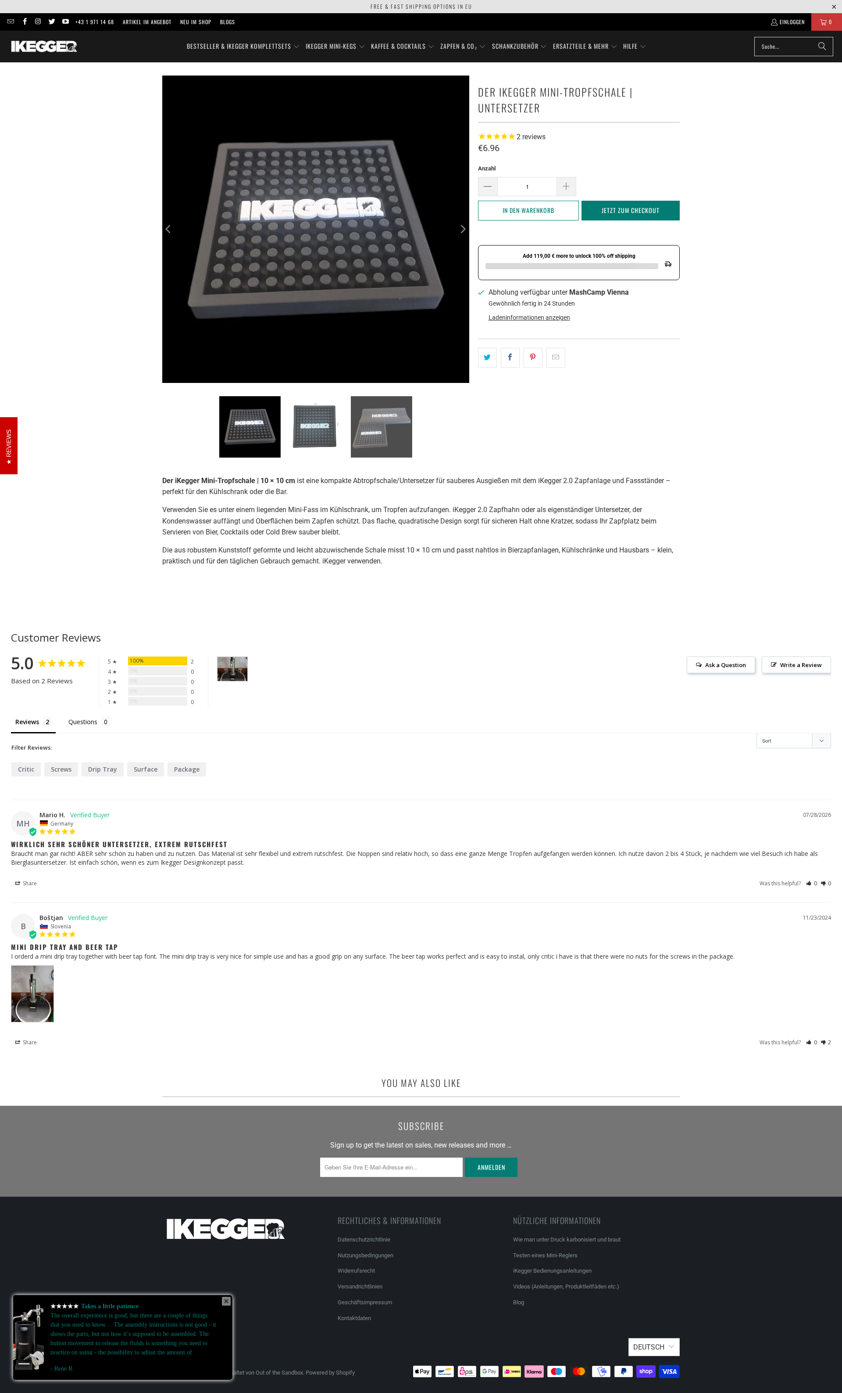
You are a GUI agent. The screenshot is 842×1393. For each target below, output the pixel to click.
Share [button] (29, 883)
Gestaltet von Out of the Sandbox (262, 1372)
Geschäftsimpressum (365, 1302)
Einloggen (792, 21)
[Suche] (822, 46)
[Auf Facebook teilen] (510, 358)
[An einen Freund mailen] (555, 358)
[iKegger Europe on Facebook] (24, 21)
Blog (518, 1302)
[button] (243, 46)
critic (26, 769)
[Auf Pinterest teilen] (533, 358)
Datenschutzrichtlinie (364, 1239)
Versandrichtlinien (360, 1286)
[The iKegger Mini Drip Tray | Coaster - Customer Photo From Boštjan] (232, 669)
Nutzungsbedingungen (365, 1255)
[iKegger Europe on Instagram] (38, 21)
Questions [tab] (82, 722)
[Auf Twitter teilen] (487, 358)
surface (145, 769)
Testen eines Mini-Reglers (545, 1255)
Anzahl (487, 168)
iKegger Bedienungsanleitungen (552, 1270)
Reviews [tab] (27, 722)
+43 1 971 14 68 (94, 21)
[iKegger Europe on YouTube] (65, 21)
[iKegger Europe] (44, 47)
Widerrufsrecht (356, 1270)
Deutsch (648, 1347)
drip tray (102, 769)
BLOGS (227, 21)
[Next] (463, 229)
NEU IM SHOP (195, 21)
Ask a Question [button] (725, 665)
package (187, 769)
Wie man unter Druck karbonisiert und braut (567, 1239)
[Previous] (169, 229)
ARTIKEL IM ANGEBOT (147, 21)
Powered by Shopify (330, 1372)
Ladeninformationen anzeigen (529, 317)
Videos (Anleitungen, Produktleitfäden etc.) (566, 1286)
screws (61, 769)
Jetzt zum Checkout (631, 210)
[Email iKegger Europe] (10, 21)
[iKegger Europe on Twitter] (51, 21)
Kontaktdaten (354, 1318)
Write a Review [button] (801, 665)
